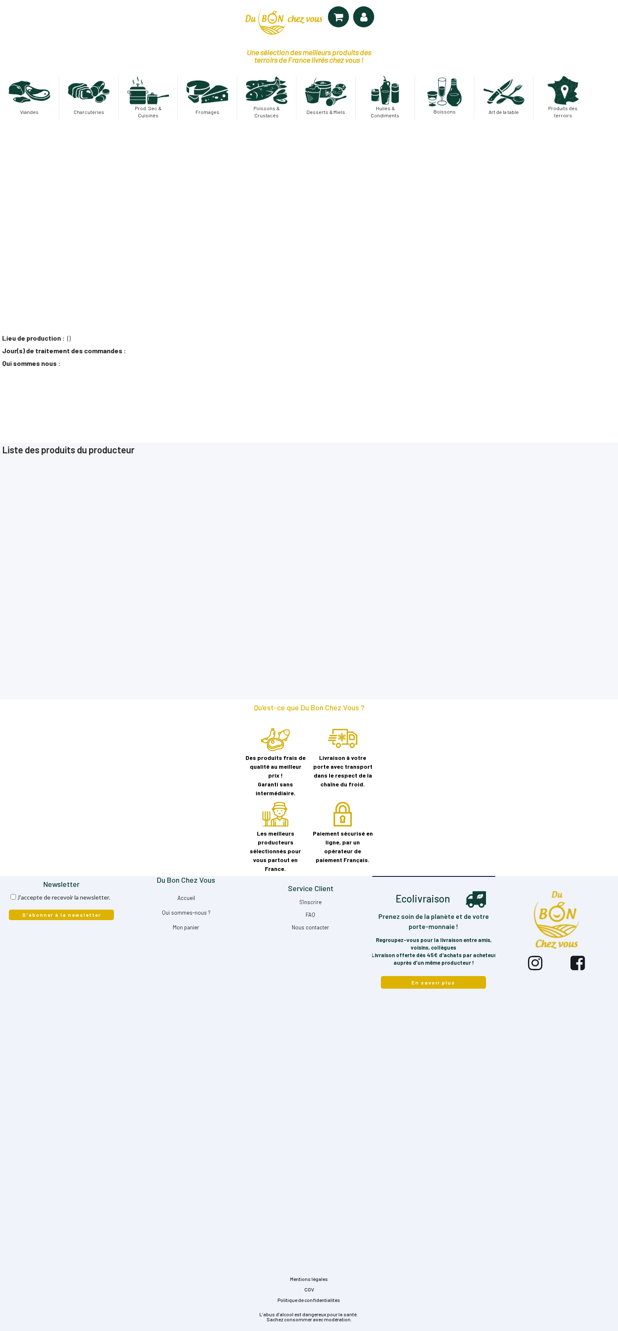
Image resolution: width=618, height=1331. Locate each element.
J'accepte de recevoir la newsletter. (63, 897)
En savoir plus (433, 982)
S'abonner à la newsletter (61, 915)
